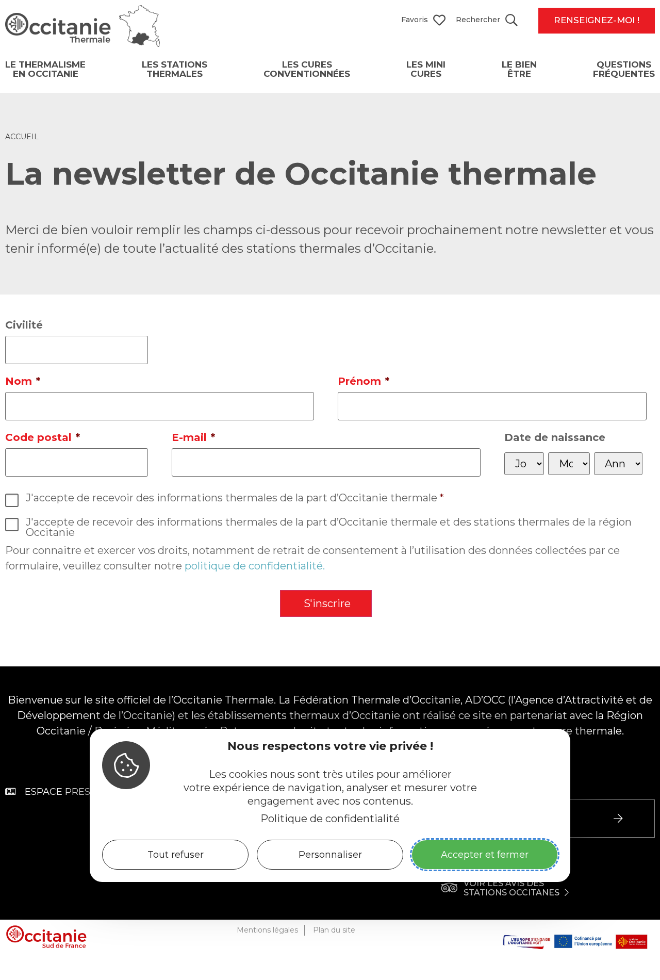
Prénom (363, 381)
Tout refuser (175, 854)
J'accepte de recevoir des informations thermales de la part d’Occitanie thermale (235, 498)
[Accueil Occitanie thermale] (82, 43)
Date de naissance (554, 437)
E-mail (193, 437)
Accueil (22, 137)
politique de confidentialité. (255, 566)
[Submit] (619, 818)
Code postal (42, 437)
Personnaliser (330, 854)
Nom (22, 381)
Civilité (24, 325)
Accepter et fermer (485, 854)
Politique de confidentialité (330, 818)
